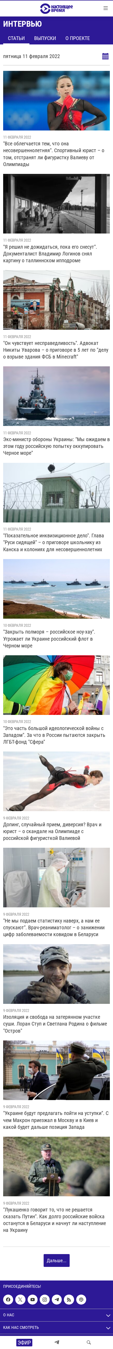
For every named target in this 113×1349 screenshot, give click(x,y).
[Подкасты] (81, 1300)
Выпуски (45, 38)
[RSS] (69, 1300)
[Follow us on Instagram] (45, 1300)
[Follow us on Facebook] (8, 1300)
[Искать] (89, 1342)
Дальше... (56, 1260)
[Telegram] (57, 1342)
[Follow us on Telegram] (57, 1300)
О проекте (77, 38)
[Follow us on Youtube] (33, 1300)
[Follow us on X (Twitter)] (20, 1300)
